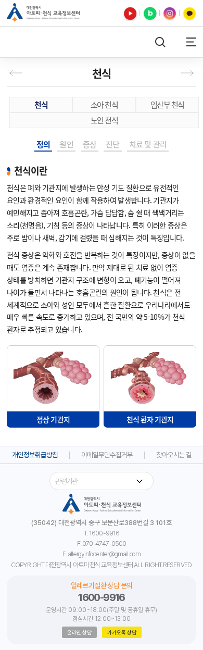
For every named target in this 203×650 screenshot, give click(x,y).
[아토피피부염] (18, 73)
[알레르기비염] (185, 73)
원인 (66, 144)
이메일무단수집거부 (107, 455)
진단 (112, 144)
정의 (43, 144)
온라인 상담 (79, 632)
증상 (89, 144)
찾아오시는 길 (174, 455)
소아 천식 (104, 104)
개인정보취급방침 (35, 455)
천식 (40, 104)
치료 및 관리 (148, 144)
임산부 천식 (167, 104)
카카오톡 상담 (121, 632)
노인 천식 (104, 120)
